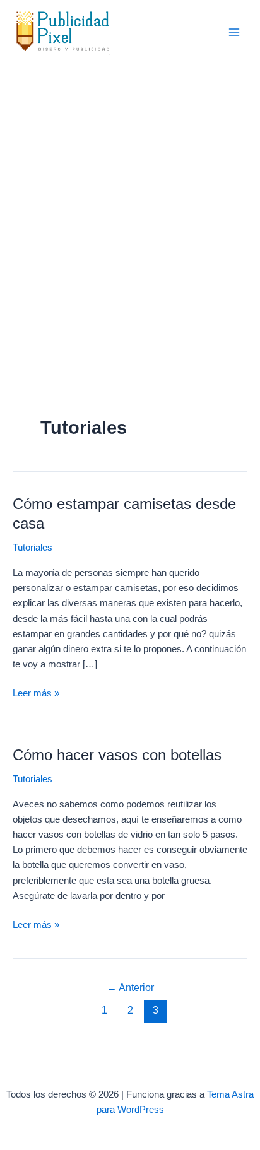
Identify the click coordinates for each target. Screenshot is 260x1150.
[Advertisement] (130, 201)
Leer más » (36, 694)
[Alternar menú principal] (234, 32)
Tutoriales (32, 548)
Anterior (130, 987)
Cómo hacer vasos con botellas (117, 755)
